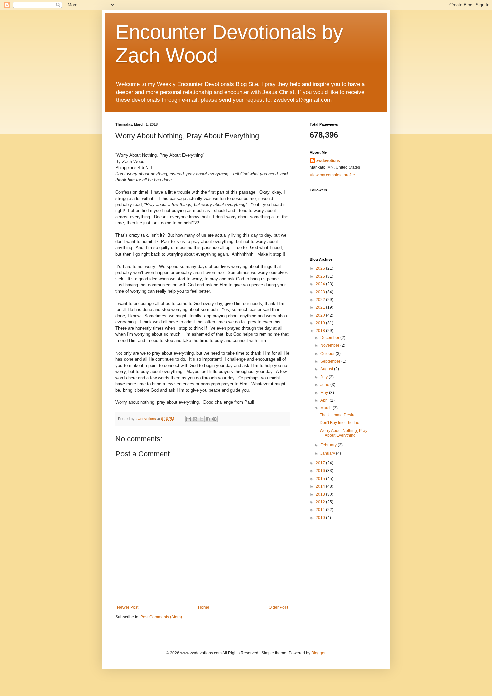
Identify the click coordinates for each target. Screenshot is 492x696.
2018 (321, 330)
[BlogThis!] (195, 419)
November (330, 345)
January (328, 453)
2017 (321, 463)
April (325, 400)
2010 (321, 517)
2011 (321, 509)
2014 (321, 486)
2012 (321, 502)
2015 (321, 478)
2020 (321, 315)
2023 (321, 292)
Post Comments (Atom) (161, 617)
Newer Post (127, 607)
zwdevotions (328, 160)
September (330, 361)
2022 (321, 299)
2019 (321, 323)
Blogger (318, 653)
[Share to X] (201, 419)
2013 (321, 494)
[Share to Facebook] (207, 419)
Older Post (278, 607)
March (326, 408)
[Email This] (188, 419)
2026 (321, 268)
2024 (321, 284)
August (327, 369)
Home (203, 607)
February (329, 445)
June (325, 384)
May (324, 392)
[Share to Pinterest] (214, 419)
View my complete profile (332, 175)
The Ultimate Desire (338, 415)
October (328, 353)
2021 (321, 307)
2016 (321, 470)
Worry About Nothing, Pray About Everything (343, 433)
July (324, 377)
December (330, 337)
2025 (321, 276)
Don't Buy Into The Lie (339, 422)
